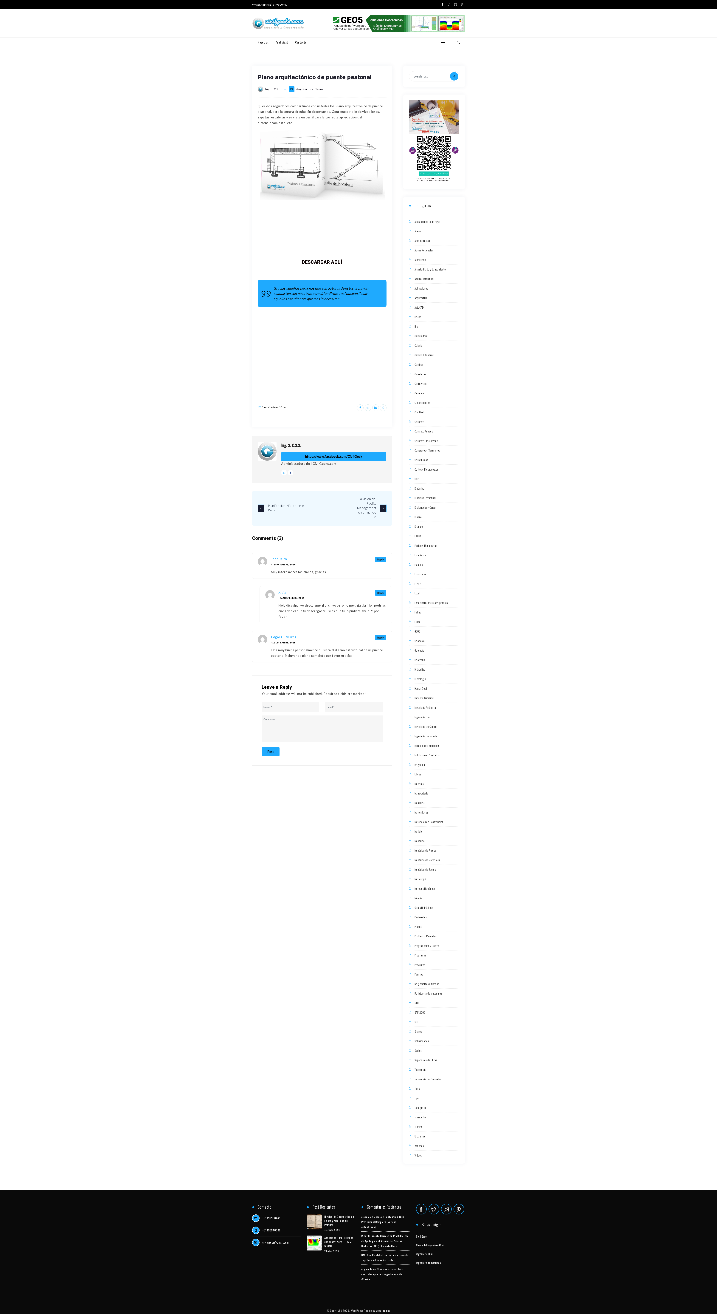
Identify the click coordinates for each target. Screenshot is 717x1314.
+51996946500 (271, 1230)
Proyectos (420, 965)
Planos (319, 89)
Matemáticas (421, 812)
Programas (420, 955)
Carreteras (420, 374)
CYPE (417, 479)
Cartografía (421, 383)
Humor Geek (421, 688)
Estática (419, 564)
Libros (418, 774)
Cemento (419, 393)
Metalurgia (420, 879)
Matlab (418, 831)
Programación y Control (427, 946)
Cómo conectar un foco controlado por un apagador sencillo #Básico (382, 1274)
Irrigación (420, 765)
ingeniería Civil (424, 1254)
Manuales (419, 803)
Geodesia (420, 641)
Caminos (419, 364)
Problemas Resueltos (426, 936)
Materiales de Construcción (429, 822)
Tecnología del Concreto (428, 1079)
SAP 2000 (420, 1012)
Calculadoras (422, 336)
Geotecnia (420, 660)
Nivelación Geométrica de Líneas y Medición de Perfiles (339, 1220)
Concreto (419, 422)
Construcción (421, 460)
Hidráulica (420, 669)
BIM (416, 326)
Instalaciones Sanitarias (427, 755)
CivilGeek (420, 412)
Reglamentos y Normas (427, 984)
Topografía (420, 1108)
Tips (417, 1098)
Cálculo (419, 345)
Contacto (301, 42)
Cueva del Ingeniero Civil (430, 1245)
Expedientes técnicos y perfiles (431, 603)
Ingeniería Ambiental (426, 707)
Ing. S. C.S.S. (291, 445)
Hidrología (420, 679)
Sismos (418, 1031)
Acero (418, 231)
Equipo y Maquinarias (426, 545)
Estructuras (420, 574)
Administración (422, 241)
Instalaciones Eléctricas (427, 745)
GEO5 (417, 631)
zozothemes (383, 1310)
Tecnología (420, 1069)
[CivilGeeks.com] (278, 23)
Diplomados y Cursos (426, 507)
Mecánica (420, 841)
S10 (417, 1003)
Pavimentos (421, 917)
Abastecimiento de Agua (427, 221)
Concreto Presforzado (426, 441)
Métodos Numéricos (425, 888)
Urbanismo (420, 1136)
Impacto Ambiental (424, 698)
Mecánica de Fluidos (425, 850)
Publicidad (282, 42)
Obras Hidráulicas (424, 907)
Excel (417, 593)
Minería (418, 898)
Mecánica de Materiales (427, 860)
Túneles (418, 1127)
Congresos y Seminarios (427, 450)
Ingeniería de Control (426, 726)
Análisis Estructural (424, 279)
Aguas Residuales (424, 250)
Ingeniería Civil (423, 717)
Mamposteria (421, 793)
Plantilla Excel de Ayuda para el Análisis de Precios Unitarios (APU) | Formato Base (385, 1241)
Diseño (418, 517)
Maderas (419, 784)
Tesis (417, 1088)
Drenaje (419, 526)
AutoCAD (419, 307)
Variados (419, 1146)
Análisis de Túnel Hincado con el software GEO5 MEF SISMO (339, 1242)
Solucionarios (422, 1041)
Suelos (418, 1050)
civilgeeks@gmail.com (275, 1242)
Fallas (418, 612)
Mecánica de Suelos (425, 869)
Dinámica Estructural (425, 498)
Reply (380, 559)
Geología (419, 650)
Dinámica (419, 488)
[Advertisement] (322, 229)
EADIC (418, 536)
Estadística (420, 555)
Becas (418, 317)
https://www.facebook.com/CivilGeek (333, 456)
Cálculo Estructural (424, 355)
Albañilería (420, 260)
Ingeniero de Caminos (428, 1263)
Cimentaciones (422, 403)
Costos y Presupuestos (426, 469)
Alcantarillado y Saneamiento (430, 269)
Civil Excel (421, 1236)
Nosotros (263, 42)
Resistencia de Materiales (428, 993)
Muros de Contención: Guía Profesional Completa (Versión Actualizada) (382, 1222)
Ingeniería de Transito (426, 736)
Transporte (420, 1117)
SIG (416, 1022)
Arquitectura (304, 89)
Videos (418, 1155)
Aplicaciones (421, 288)
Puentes (419, 974)
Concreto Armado (424, 431)
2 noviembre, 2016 (274, 407)
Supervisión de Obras (426, 1060)
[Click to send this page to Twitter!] (368, 407)
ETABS (418, 584)
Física (417, 622)
